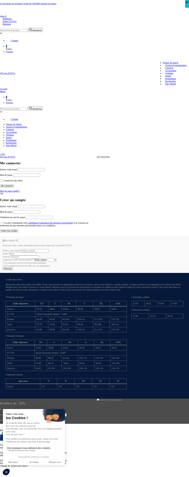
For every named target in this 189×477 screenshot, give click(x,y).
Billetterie (7, 19)
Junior (168, 76)
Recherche (37, 30)
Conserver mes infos (13, 180)
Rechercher (170, 81)
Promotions (170, 78)
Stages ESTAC (10, 21)
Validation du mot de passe (12, 217)
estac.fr (3, 16)
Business (7, 24)
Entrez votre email (8, 169)
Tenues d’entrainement (175, 65)
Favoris (9, 51)
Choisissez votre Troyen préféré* (18, 259)
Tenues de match (170, 62)
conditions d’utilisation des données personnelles (50, 223)
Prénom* (7, 257)
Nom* (6, 253)
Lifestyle (169, 68)
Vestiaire (169, 73)
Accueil (3, 89)
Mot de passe (6, 175)
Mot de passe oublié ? (10, 191)
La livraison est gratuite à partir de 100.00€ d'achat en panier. (28, 3)
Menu (2, 91)
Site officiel (170, 84)
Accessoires (170, 70)
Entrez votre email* (12, 250)
